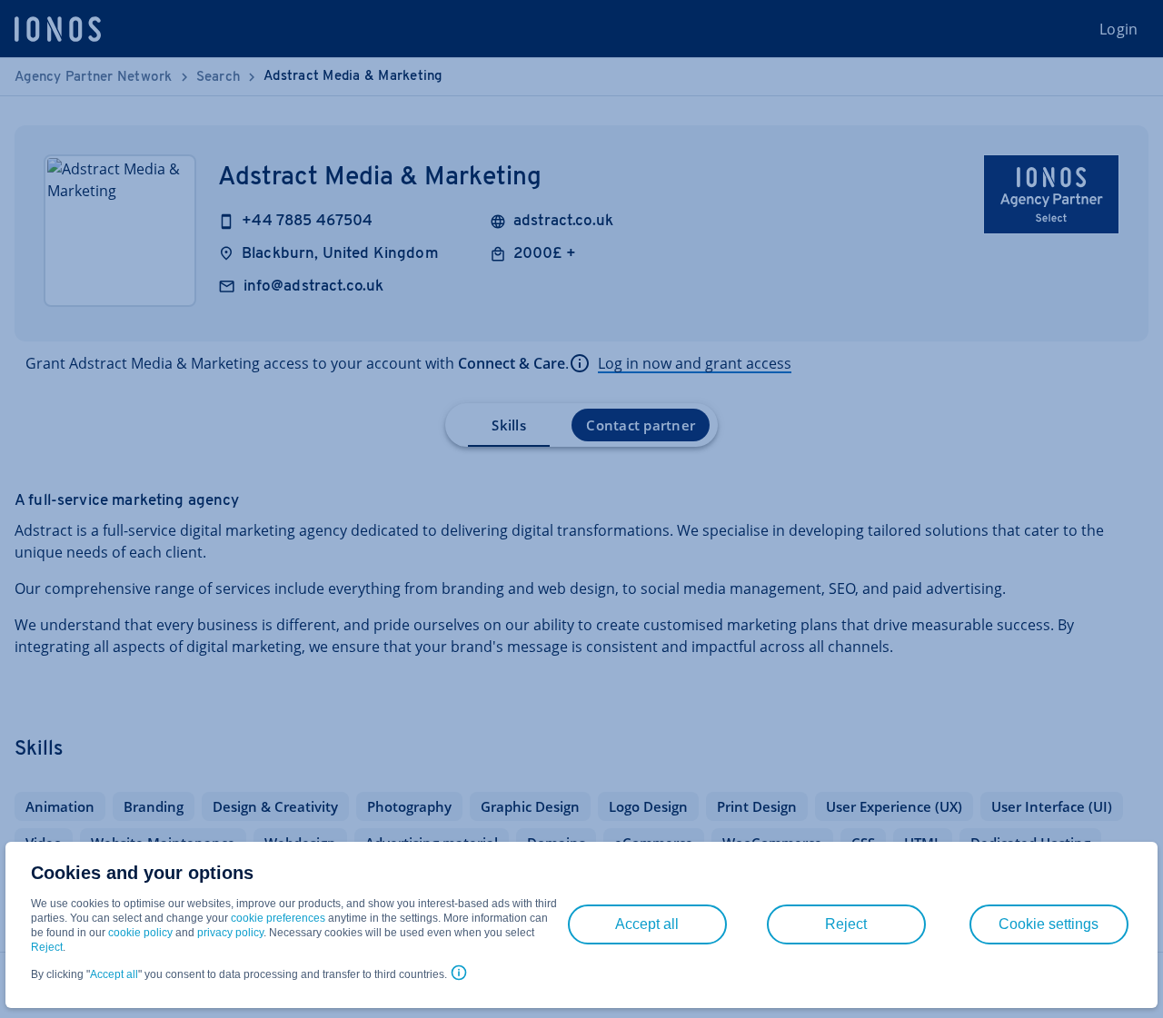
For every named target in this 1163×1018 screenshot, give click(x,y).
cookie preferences (278, 918)
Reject (47, 947)
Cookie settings (1048, 924)
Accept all (114, 974)
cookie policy (140, 932)
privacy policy (230, 932)
